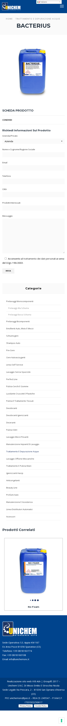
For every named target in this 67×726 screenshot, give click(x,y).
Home (9, 18)
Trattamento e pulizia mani (18, 465)
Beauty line (11, 487)
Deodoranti (11, 408)
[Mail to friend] (58, 120)
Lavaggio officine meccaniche (20, 458)
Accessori (10, 516)
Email (4, 162)
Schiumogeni (12, 335)
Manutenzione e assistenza (19, 502)
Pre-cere (10, 350)
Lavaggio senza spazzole (18, 372)
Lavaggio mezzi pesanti (17, 437)
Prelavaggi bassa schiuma (19, 314)
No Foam (33, 607)
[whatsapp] (63, 120)
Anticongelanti (13, 480)
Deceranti (10, 422)
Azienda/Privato (10, 135)
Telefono (6, 176)
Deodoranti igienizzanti (17, 415)
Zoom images (8, 91)
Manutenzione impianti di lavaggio (22, 444)
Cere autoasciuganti (15, 357)
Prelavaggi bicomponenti (18, 321)
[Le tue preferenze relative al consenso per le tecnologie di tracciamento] (62, 721)
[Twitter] (49, 120)
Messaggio (7, 216)
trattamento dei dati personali (39, 258)
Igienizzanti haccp (14, 473)
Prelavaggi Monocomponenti (19, 301)
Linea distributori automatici (19, 509)
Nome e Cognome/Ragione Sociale (18, 149)
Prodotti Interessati (11, 202)
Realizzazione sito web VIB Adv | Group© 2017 (32, 681)
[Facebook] (53, 120)
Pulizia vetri (11, 429)
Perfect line (11, 379)
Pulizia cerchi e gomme (17, 386)
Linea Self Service (14, 364)
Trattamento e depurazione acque (38, 18)
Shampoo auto (13, 343)
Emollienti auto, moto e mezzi (20, 328)
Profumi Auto (12, 494)
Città (4, 189)
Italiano (43, 2)
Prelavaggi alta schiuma (18, 308)
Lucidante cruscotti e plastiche (20, 393)
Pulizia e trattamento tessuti (20, 401)
